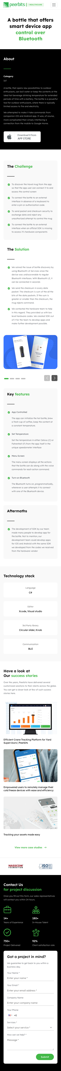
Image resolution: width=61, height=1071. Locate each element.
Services (12, 1022)
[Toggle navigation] (53, 4)
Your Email (13, 985)
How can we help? (16, 1034)
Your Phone (12, 1010)
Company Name (15, 997)
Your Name (13, 973)
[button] (10, 1015)
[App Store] (22, 136)
